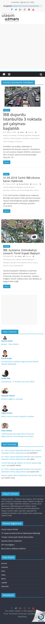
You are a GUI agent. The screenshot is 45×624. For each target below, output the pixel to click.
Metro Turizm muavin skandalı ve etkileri (17, 416)
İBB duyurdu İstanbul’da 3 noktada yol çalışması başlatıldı (22, 121)
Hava (3, 575)
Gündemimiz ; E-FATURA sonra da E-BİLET (18, 381)
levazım (5, 266)
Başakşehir (36, 135)
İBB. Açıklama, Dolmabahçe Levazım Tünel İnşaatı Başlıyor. (22, 251)
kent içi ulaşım (32, 263)
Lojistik (4, 582)
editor (22, 132)
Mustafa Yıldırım (8, 396)
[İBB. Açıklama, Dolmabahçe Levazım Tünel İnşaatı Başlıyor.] (22, 221)
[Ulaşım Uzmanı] (4, 74)
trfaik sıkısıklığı (8, 141)
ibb (13, 259)
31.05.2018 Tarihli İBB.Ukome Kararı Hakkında (21, 179)
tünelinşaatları (18, 266)
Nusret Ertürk (24, 184)
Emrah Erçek (6, 358)
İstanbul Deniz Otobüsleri (11, 541)
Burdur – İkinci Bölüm (10, 344)
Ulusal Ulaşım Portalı (9, 529)
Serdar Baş (5, 378)
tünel (11, 266)
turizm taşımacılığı (23, 190)
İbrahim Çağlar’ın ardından (12, 399)
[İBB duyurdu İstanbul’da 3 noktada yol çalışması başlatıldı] (22, 88)
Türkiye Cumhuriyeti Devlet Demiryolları (17, 537)
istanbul (5, 138)
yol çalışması (18, 141)
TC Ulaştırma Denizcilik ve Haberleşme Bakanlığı (20, 533)
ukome (36, 190)
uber (31, 190)
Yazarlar (4, 567)
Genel (6, 174)
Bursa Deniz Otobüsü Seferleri (13, 548)
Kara (3, 571)
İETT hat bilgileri (7, 545)
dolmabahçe (7, 259)
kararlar (13, 190)
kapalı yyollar (34, 138)
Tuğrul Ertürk (6, 413)
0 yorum (30, 132)
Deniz (3, 579)
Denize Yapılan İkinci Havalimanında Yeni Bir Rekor (21, 475)
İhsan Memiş (6, 430)
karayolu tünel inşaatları (19, 263)
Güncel (6, 110)
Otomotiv (5, 586)
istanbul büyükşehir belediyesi (19, 138)
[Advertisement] (22, 46)
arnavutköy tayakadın (24, 135)
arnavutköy (12, 135)
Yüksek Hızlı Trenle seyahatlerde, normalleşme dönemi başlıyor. (26, 7)
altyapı (5, 135)
